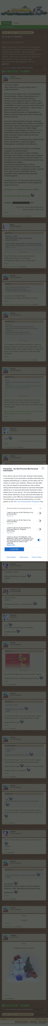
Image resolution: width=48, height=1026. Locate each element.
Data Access (24, 557)
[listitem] (24, 508)
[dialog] (24, 513)
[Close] (44, 469)
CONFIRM (14, 549)
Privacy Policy (37, 557)
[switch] (39, 513)
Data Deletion (11, 557)
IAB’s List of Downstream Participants (27, 501)
